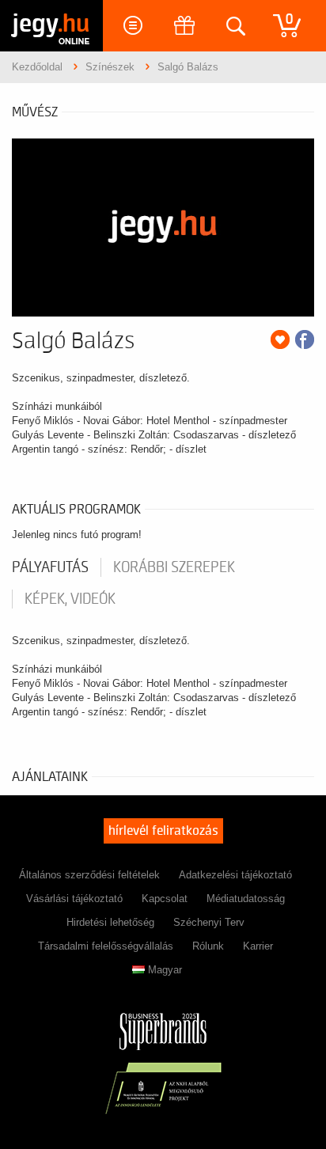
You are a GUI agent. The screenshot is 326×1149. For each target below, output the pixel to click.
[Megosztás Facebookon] (304, 339)
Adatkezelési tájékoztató (235, 875)
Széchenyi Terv (208, 922)
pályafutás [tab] (50, 567)
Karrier (258, 946)
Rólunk (208, 946)
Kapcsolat (165, 898)
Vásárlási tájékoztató (74, 898)
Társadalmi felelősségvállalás (105, 946)
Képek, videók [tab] (70, 599)
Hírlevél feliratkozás (163, 831)
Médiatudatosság (246, 898)
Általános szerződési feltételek (89, 875)
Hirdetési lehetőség (110, 922)
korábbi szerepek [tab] (174, 567)
